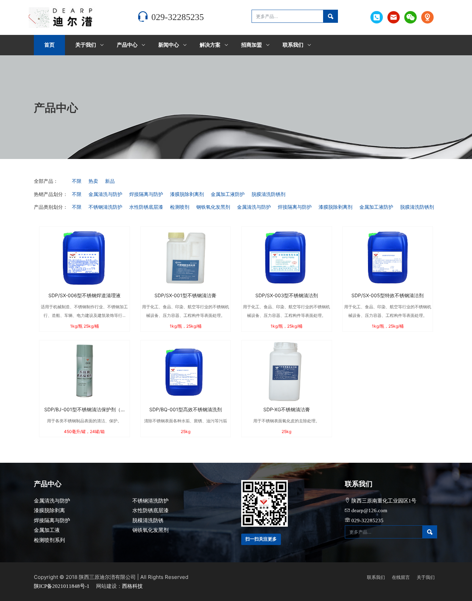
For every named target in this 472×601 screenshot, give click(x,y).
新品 (110, 181)
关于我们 (85, 45)
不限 (77, 181)
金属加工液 (47, 530)
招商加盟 (251, 45)
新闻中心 (168, 45)
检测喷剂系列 (49, 540)
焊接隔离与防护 (146, 194)
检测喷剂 (179, 207)
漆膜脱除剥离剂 (187, 194)
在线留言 (401, 577)
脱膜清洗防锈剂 (268, 194)
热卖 (93, 181)
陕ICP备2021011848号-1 (61, 586)
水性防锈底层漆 (146, 207)
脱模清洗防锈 (147, 520)
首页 (49, 45)
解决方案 (210, 45)
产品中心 (127, 45)
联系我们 (293, 45)
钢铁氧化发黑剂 (213, 207)
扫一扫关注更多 (261, 539)
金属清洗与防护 (105, 194)
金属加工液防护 (228, 194)
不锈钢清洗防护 (105, 207)
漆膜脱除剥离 (49, 510)
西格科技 (132, 586)
